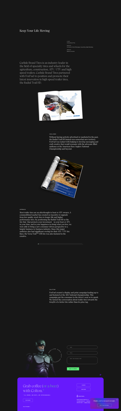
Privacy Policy (87, 402)
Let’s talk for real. (104, 405)
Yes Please (27, 400)
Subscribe (83, 389)
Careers (83, 385)
